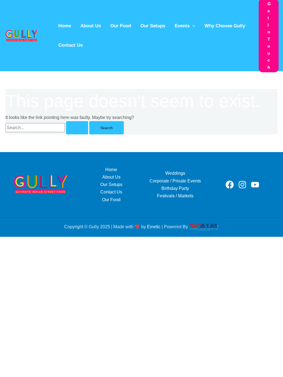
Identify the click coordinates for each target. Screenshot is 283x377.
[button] (192, 26)
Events (182, 25)
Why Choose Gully (225, 25)
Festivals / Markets (175, 195)
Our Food (120, 25)
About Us (90, 25)
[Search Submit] (77, 127)
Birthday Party (175, 188)
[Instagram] (242, 184)
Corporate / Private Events (175, 181)
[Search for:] (47, 127)
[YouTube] (255, 184)
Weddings (175, 173)
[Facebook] (230, 184)
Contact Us (70, 45)
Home (64, 25)
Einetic (154, 226)
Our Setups (152, 25)
